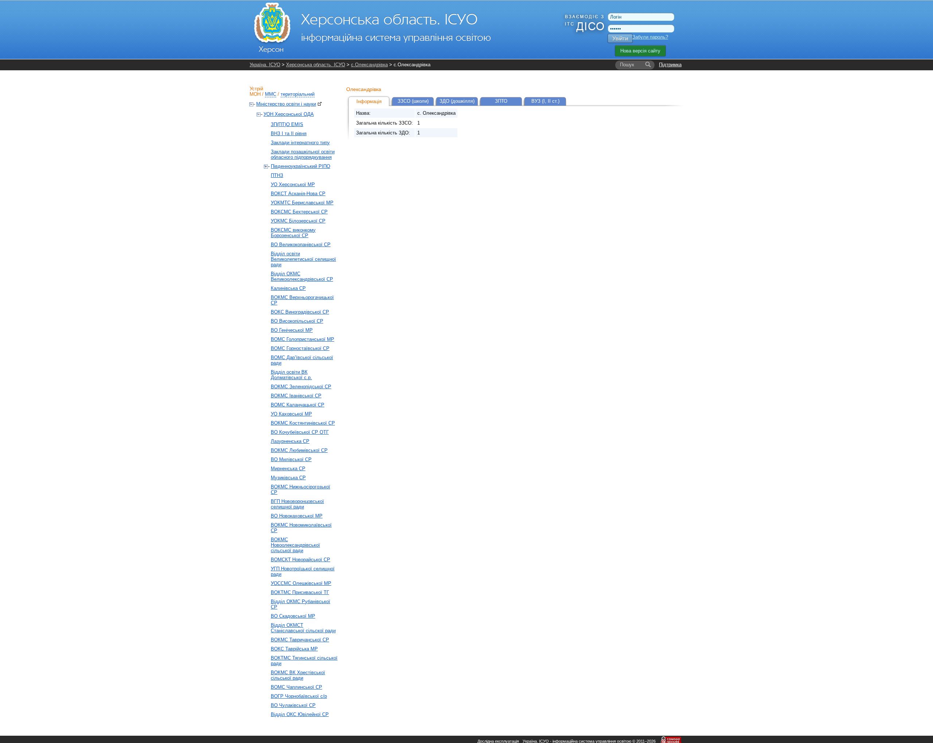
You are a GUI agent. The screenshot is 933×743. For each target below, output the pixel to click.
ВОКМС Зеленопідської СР (301, 386)
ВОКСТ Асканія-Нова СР (298, 193)
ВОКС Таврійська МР (294, 649)
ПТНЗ (277, 175)
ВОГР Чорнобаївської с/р (299, 696)
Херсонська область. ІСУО (315, 64)
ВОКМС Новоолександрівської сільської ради (295, 545)
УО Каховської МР (291, 414)
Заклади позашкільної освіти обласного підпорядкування (303, 154)
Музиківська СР (288, 477)
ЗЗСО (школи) (413, 101)
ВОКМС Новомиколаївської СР (301, 527)
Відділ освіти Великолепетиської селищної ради (303, 259)
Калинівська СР (288, 288)
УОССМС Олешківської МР (301, 583)
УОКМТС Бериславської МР (302, 202)
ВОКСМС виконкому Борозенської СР (293, 232)
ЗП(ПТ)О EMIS (287, 124)
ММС (270, 94)
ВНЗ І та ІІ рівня (289, 133)
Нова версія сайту (640, 51)
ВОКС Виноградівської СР (300, 312)
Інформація (369, 101)
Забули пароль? (650, 37)
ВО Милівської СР (291, 459)
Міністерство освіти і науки (286, 104)
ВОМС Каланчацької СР (297, 405)
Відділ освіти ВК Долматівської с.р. (291, 374)
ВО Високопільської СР (297, 321)
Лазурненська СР (290, 441)
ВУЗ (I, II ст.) (545, 101)
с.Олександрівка (369, 64)
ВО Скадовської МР (293, 616)
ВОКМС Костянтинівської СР (303, 423)
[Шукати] (648, 65)
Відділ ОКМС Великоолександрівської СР (302, 276)
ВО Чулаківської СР (293, 705)
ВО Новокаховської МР (297, 516)
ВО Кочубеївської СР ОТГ (300, 432)
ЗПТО (501, 101)
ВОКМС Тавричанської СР (300, 639)
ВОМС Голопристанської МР (302, 339)
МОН (255, 94)
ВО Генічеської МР (292, 330)
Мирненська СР (288, 468)
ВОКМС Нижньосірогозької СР (300, 489)
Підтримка (670, 64)
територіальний (298, 94)
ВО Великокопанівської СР (301, 244)
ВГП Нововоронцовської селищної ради (297, 504)
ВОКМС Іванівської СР (296, 395)
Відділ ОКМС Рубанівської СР (300, 604)
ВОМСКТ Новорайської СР (300, 559)
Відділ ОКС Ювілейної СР (300, 714)
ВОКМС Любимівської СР (299, 450)
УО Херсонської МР (293, 184)
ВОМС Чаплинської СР (296, 687)
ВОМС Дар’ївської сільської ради (302, 360)
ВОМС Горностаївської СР (300, 348)
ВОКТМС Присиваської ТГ (300, 592)
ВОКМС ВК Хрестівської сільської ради (298, 675)
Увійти (620, 38)
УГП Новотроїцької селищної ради (303, 571)
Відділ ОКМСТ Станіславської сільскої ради (303, 627)
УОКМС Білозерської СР (298, 221)
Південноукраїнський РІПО (300, 166)
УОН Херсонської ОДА (288, 114)
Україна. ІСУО (265, 64)
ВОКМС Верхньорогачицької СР (302, 300)
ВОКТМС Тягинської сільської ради (304, 660)
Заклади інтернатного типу (300, 142)
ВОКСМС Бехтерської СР (299, 212)
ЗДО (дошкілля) (457, 101)
